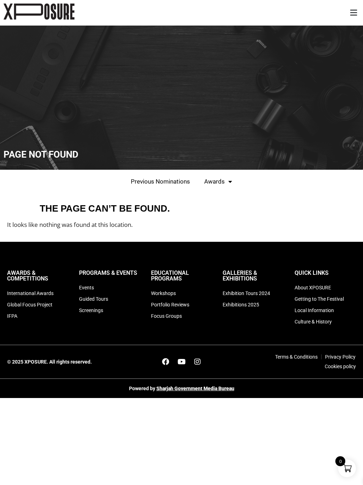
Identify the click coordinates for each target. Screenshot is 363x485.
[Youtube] (181, 362)
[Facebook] (165, 362)
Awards (214, 181)
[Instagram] (197, 362)
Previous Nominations (160, 181)
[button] (353, 13)
